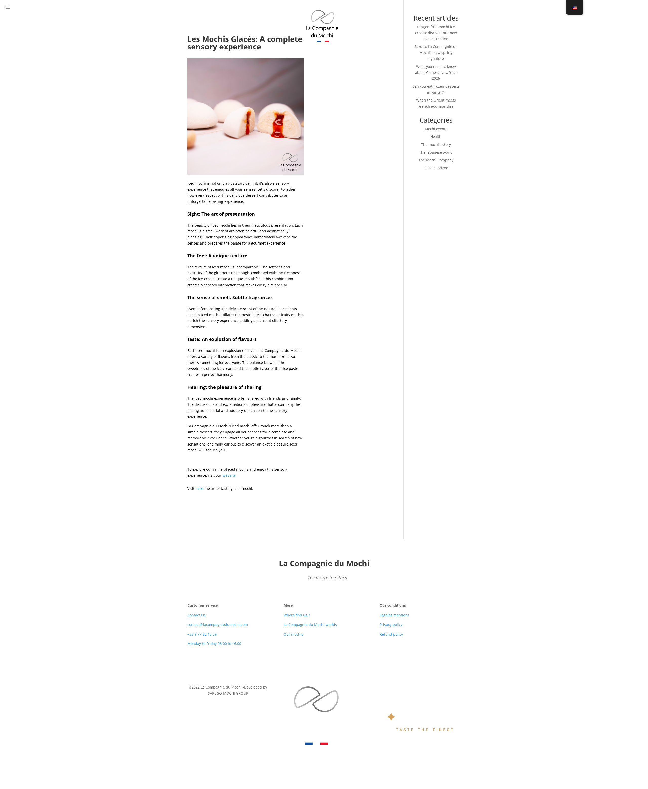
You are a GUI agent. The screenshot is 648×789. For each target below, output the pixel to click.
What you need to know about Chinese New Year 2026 (436, 72)
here (199, 488)
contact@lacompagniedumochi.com (217, 624)
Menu (21, 7)
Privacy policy (391, 624)
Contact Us (196, 615)
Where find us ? (297, 615)
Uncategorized (436, 167)
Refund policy (391, 634)
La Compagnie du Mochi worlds (310, 624)
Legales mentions (394, 615)
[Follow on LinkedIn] (324, 664)
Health (435, 136)
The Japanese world (436, 152)
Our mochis (293, 634)
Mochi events (436, 128)
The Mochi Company (436, 160)
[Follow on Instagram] (334, 664)
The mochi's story (436, 144)
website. (229, 475)
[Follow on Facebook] (314, 664)
